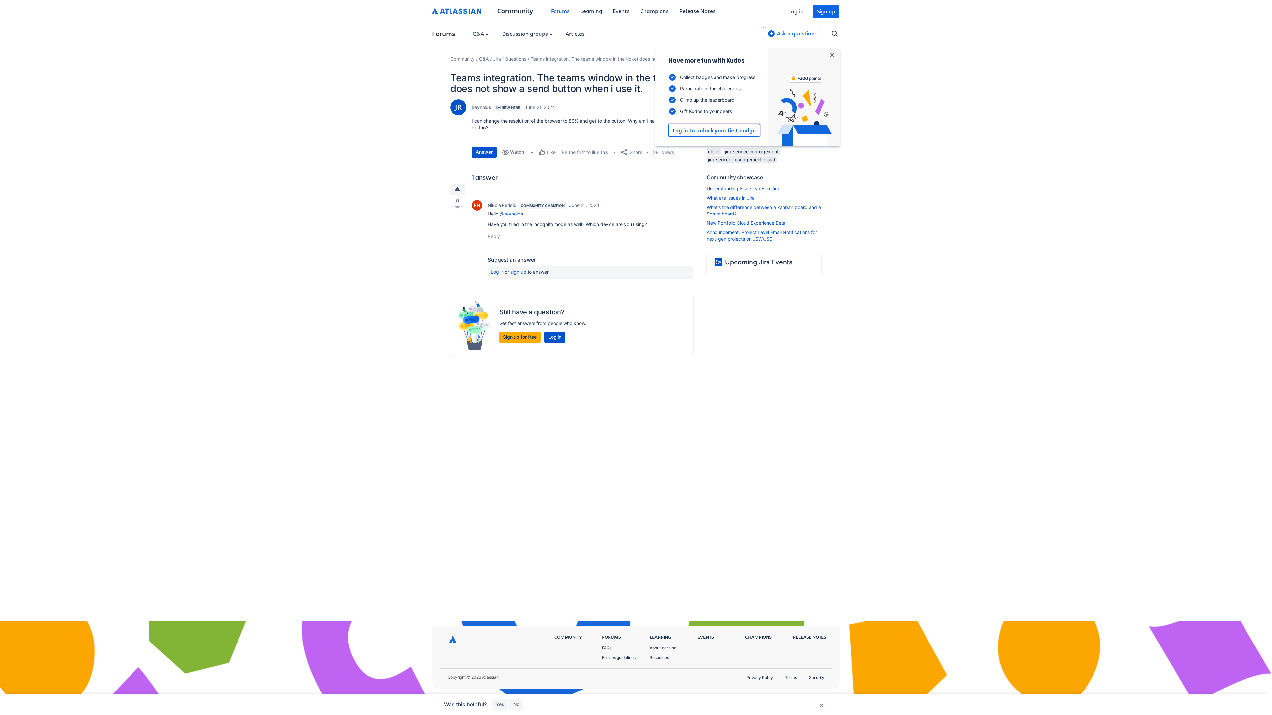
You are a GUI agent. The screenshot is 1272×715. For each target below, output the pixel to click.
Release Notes (697, 10)
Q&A (479, 33)
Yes (500, 704)
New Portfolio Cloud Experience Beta (746, 223)
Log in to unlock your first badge (714, 130)
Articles (575, 33)
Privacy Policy (759, 677)
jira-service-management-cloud (741, 159)
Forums (560, 10)
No (516, 704)
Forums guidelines (619, 657)
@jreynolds (511, 213)
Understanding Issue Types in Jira (743, 188)
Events (621, 10)
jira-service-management (752, 151)
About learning (663, 647)
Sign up (826, 11)
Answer (484, 152)
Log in (796, 11)
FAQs (606, 647)
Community (515, 10)
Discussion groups (525, 33)
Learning (591, 10)
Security (816, 677)
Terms (791, 677)
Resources (659, 657)
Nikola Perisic (502, 205)
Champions (654, 10)
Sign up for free (520, 337)
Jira (497, 59)
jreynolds (481, 107)
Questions (515, 59)
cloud (714, 151)
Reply (494, 236)
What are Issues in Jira (731, 198)
